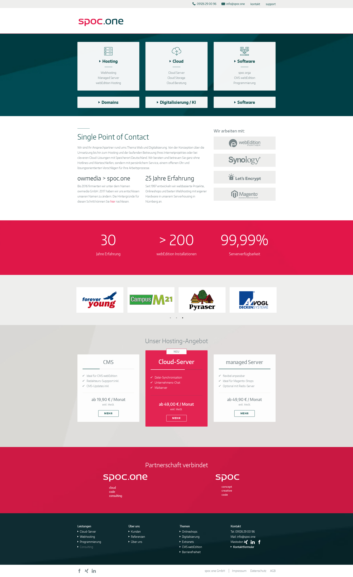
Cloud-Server (88, 531)
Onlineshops (189, 531)
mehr (108, 413)
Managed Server (108, 78)
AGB (273, 571)
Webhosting (108, 73)
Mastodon (237, 541)
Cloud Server (176, 73)
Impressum (239, 571)
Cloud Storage (176, 78)
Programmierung (244, 83)
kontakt (255, 4)
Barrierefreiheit (191, 552)
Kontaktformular (243, 547)
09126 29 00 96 (245, 531)
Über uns (136, 541)
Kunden (136, 531)
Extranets (188, 541)
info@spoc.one (246, 536)
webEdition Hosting (108, 83)
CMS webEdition (244, 78)
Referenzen (138, 536)
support (271, 4)
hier (112, 201)
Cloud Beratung (176, 83)
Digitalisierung (191, 536)
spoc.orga (244, 73)
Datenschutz (258, 571)
